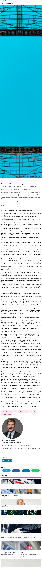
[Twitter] (3, 0)
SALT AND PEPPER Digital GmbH (25, 201)
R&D (34, 411)
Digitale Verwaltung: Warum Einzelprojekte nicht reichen (12, 515)
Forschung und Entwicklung (24, 411)
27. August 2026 (3, 553)
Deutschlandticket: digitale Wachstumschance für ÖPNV (12, 485)
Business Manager (6, 442)
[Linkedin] (5, 0)
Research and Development (7, 414)
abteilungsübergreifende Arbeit (7, 411)
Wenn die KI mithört (5, 505)
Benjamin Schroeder (7, 201)
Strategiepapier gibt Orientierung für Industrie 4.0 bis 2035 (12, 495)
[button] (40, 0)
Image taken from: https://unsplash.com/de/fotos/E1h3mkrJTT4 (28, 176)
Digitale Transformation (7, 180)
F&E (16, 411)
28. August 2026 (3, 536)
